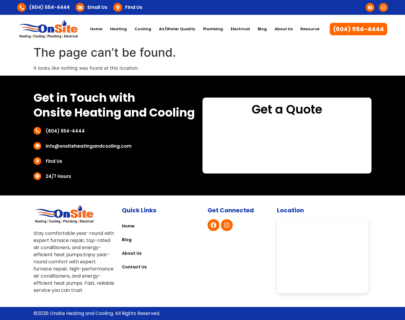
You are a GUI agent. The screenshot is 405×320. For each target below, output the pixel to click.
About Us (284, 29)
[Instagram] (383, 7)
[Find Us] (117, 7)
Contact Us (134, 267)
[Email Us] (80, 7)
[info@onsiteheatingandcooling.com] (37, 146)
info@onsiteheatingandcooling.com (89, 146)
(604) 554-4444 (49, 7)
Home (96, 29)
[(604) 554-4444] (21, 7)
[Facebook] (370, 7)
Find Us (133, 7)
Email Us (97, 7)
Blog (262, 29)
